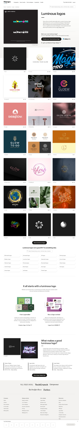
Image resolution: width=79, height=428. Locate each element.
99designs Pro (25, 412)
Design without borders (63, 404)
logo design (59, 27)
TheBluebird (32, 182)
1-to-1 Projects (24, 402)
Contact (5, 402)
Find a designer (30, 2)
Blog (59, 402)
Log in (74, 2)
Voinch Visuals (35, 44)
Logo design (42, 400)
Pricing (23, 408)
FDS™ (55, 99)
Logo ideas (61, 410)
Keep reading (14, 369)
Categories (16, 2)
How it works (22, 2)
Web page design (43, 404)
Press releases (6, 404)
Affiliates (60, 408)
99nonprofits (6, 410)
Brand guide (42, 406)
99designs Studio (25, 410)
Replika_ (55, 209)
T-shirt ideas (61, 412)
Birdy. (23, 359)
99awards (61, 406)
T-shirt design (43, 410)
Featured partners (62, 416)
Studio (41, 2)
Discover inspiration (26, 406)
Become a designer (62, 400)
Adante (55, 71)
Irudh (6, 209)
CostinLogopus (32, 99)
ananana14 (7, 99)
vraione (31, 71)
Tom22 (31, 154)
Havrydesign (32, 126)
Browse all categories (44, 414)
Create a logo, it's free (24, 325)
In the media (6, 406)
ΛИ (5, 71)
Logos (13, 6)
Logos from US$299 (53, 325)
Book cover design (43, 412)
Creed (55, 182)
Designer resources (62, 414)
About (5, 400)
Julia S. (55, 154)
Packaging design (43, 408)
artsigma (55, 126)
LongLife (6, 355)
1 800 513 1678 (68, 2)
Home (5, 6)
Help (60, 418)
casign (6, 126)
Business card (43, 402)
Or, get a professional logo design (50, 42)
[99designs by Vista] (7, 2)
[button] (77, 421)
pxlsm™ (6, 237)
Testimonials (6, 408)
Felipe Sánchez (7, 182)
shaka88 (6, 154)
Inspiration (36, 2)
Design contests (25, 400)
